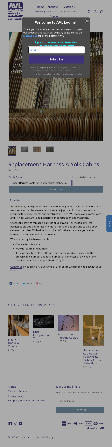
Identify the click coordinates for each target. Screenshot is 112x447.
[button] (87, 21)
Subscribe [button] (56, 59)
